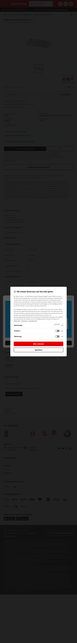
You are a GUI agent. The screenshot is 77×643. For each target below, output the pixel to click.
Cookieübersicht (32, 321)
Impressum (24, 321)
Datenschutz (17, 321)
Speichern (38, 350)
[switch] (57, 331)
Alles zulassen (38, 344)
